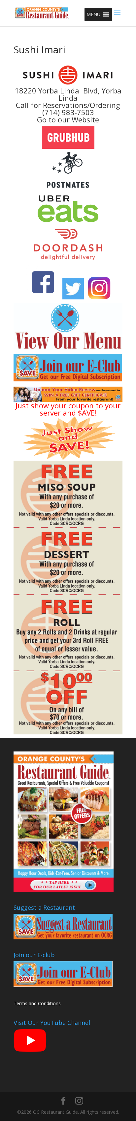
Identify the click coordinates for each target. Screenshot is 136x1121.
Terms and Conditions (37, 1003)
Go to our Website (68, 119)
